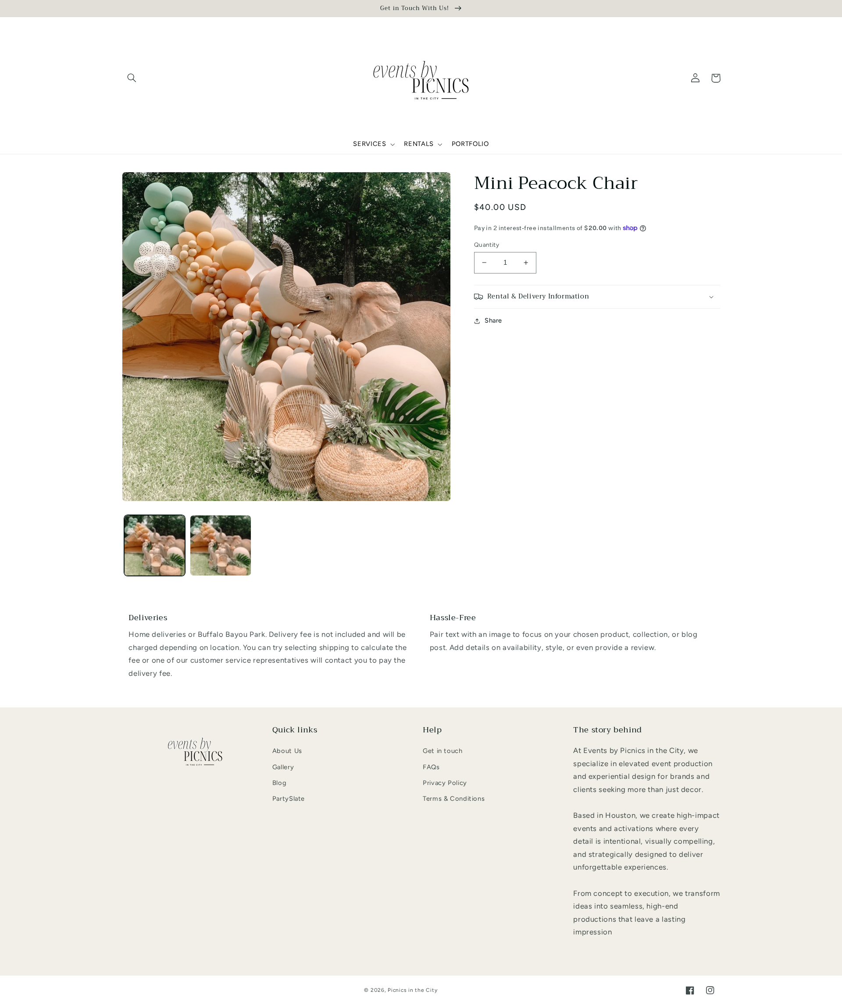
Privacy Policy (445, 783)
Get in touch (443, 751)
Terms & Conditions (454, 799)
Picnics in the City (412, 990)
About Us (287, 751)
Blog (279, 783)
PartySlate (288, 799)
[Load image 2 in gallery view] (220, 545)
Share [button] (493, 320)
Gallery (283, 767)
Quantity (486, 244)
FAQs (431, 767)
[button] (132, 78)
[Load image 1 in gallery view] (155, 545)
